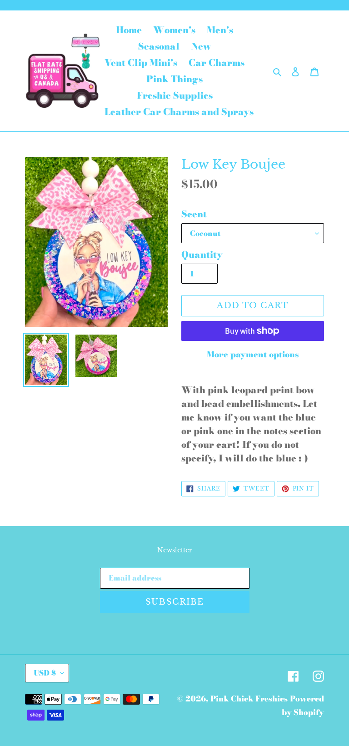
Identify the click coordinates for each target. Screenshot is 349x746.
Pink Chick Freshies (249, 699)
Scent (194, 214)
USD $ (45, 672)
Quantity (202, 254)
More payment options (253, 354)
